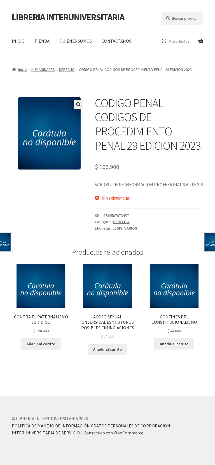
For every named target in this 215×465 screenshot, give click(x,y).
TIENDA (42, 41)
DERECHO (67, 69)
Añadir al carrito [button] (41, 343)
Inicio (22, 69)
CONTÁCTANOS (116, 41)
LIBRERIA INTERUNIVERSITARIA (68, 17)
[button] (78, 104)
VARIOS (130, 228)
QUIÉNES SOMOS (75, 41)
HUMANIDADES (43, 69)
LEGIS (117, 228)
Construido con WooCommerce (113, 433)
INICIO (18, 41)
